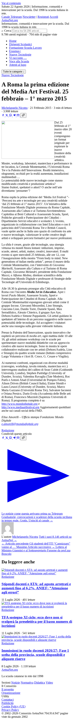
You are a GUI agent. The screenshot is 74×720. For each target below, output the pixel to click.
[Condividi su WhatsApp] (11, 115)
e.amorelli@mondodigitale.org (20, 424)
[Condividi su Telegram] (15, 115)
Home (13, 40)
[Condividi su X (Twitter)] (7, 115)
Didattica (39, 682)
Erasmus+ (15, 51)
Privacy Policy (10, 709)
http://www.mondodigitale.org (20, 403)
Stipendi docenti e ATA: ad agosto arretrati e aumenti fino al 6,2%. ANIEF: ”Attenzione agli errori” (36, 588)
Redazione (8, 430)
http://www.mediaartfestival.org (20, 407)
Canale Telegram (12, 16)
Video (49, 682)
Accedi (54, 16)
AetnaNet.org (10, 20)
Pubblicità (7, 703)
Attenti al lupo (17, 64)
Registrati (43, 16)
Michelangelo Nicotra (15, 107)
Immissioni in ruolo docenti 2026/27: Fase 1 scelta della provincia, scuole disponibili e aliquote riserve (35, 655)
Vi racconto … (18, 58)
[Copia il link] (23, 115)
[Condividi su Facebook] (3, 115)
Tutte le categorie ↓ (13, 71)
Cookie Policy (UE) (13, 706)
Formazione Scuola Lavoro (25, 47)
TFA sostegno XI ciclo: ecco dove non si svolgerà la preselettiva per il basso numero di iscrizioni (37, 621)
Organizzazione (11, 692)
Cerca (7, 30)
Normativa (27, 682)
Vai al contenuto (11, 3)
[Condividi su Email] (18, 115)
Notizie (15, 682)
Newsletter (29, 16)
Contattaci (8, 699)
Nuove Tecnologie (20, 54)
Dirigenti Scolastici (20, 44)
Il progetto (8, 689)
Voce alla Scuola (19, 61)
